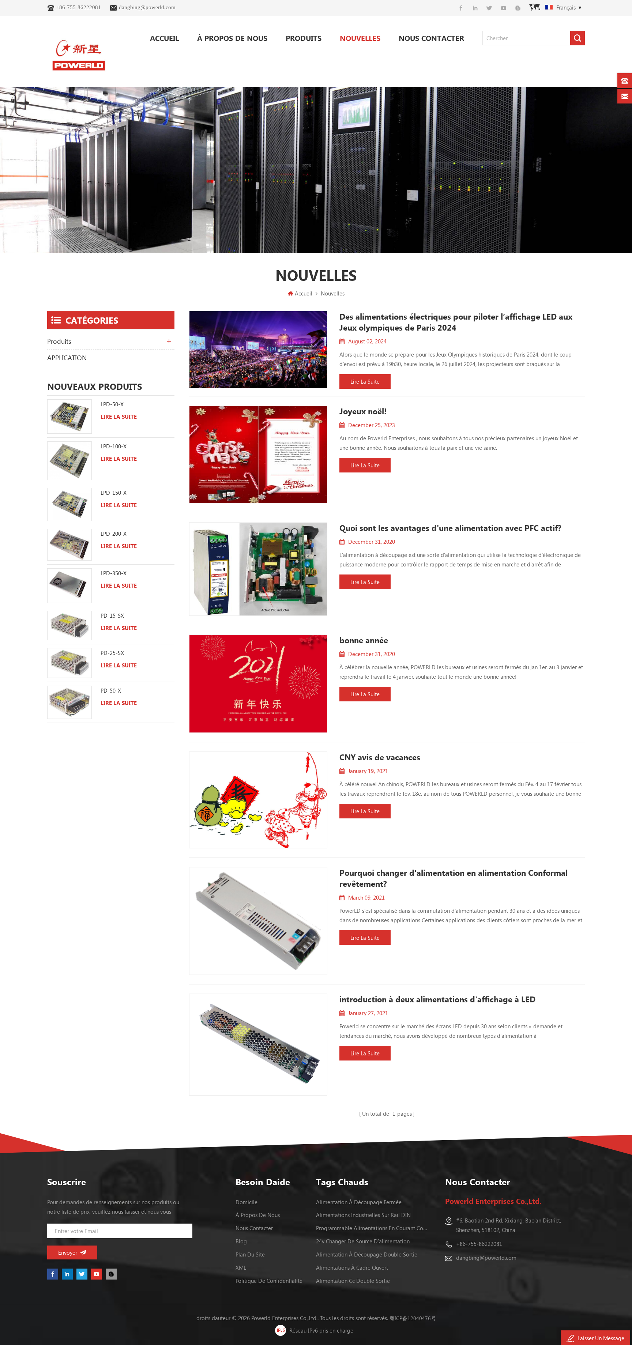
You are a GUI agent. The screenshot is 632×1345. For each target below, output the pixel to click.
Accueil (164, 38)
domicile (246, 1202)
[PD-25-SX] (69, 663)
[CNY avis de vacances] (258, 799)
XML (241, 1267)
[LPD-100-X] (69, 461)
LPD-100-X (114, 446)
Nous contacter (431, 38)
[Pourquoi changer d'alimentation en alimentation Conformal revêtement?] (258, 921)
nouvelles (360, 38)
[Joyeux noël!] (258, 455)
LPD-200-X (114, 533)
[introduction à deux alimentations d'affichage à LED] (258, 1045)
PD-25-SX (112, 652)
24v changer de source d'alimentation (363, 1241)
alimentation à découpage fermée (359, 1202)
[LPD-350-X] (69, 586)
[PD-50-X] (69, 702)
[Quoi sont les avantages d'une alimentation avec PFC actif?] (258, 569)
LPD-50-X (112, 404)
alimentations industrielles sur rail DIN (363, 1214)
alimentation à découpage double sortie (366, 1254)
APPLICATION (67, 357)
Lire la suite (365, 381)
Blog (241, 1241)
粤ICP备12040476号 (413, 1318)
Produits (303, 38)
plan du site (250, 1254)
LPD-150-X (114, 492)
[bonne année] (258, 683)
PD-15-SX (112, 615)
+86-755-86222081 (78, 7)
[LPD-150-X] (69, 504)
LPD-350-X (114, 573)
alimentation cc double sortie (353, 1280)
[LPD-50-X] (69, 416)
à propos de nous (232, 38)
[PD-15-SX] (69, 625)
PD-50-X (111, 690)
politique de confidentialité (269, 1280)
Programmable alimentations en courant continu (372, 1228)
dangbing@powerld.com (147, 7)
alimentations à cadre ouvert (352, 1267)
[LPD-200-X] (69, 544)
